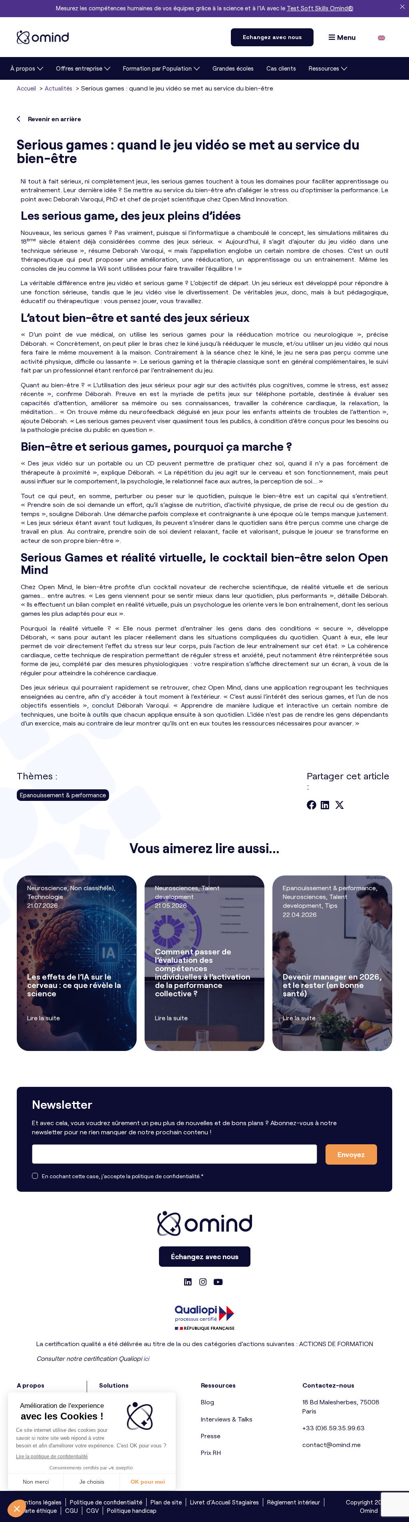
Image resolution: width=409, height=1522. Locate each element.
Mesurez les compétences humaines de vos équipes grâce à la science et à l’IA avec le (204, 8)
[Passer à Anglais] (381, 37)
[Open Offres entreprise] (107, 68)
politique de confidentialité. (166, 1176)
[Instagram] (202, 1282)
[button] (312, 805)
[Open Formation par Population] (197, 68)
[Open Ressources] (344, 68)
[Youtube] (218, 1282)
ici (146, 1358)
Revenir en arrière (54, 118)
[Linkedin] (187, 1282)
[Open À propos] (40, 68)
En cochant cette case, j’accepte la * (123, 1176)
